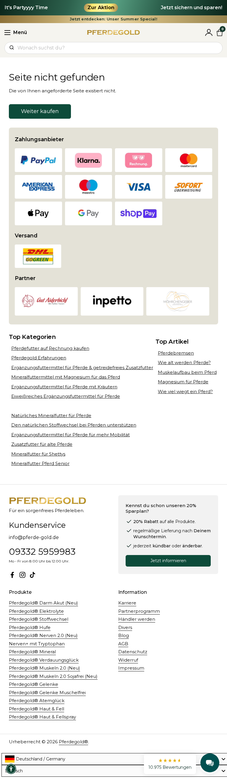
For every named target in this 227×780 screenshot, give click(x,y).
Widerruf (128, 660)
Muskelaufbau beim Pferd (187, 372)
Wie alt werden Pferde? (184, 362)
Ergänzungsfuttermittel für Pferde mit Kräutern (64, 387)
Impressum (131, 668)
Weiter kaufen (40, 111)
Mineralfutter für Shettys (38, 454)
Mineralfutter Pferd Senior (40, 463)
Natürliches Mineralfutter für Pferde (51, 415)
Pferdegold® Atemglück (36, 700)
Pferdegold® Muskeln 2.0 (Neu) (44, 668)
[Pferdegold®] (113, 32)
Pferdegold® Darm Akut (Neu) (43, 603)
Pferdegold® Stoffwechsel (38, 619)
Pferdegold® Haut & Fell (36, 709)
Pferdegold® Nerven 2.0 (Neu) (43, 635)
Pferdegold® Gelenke (33, 684)
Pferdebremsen (176, 353)
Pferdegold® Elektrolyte (36, 611)
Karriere (127, 603)
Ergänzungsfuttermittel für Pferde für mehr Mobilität (70, 435)
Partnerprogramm (139, 611)
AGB (123, 643)
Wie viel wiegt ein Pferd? (185, 391)
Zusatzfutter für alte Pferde (41, 444)
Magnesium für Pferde (183, 382)
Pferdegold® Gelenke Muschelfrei (47, 692)
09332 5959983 (42, 551)
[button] (170, 764)
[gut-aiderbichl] (46, 301)
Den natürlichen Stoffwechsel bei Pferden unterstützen (73, 425)
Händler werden (136, 619)
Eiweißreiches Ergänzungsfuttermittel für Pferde (65, 396)
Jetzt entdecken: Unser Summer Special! (113, 19)
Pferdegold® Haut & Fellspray (42, 717)
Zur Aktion (100, 7)
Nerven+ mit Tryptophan (37, 643)
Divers (125, 627)
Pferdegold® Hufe (30, 627)
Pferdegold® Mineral (32, 651)
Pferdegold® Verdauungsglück (44, 660)
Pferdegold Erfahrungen (38, 358)
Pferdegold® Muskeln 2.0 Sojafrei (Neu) (53, 676)
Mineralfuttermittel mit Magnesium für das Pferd (65, 377)
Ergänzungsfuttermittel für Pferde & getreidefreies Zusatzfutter (82, 367)
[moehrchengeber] (177, 301)
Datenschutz (132, 651)
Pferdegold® (73, 741)
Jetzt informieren (168, 560)
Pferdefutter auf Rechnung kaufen (50, 348)
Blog (123, 635)
